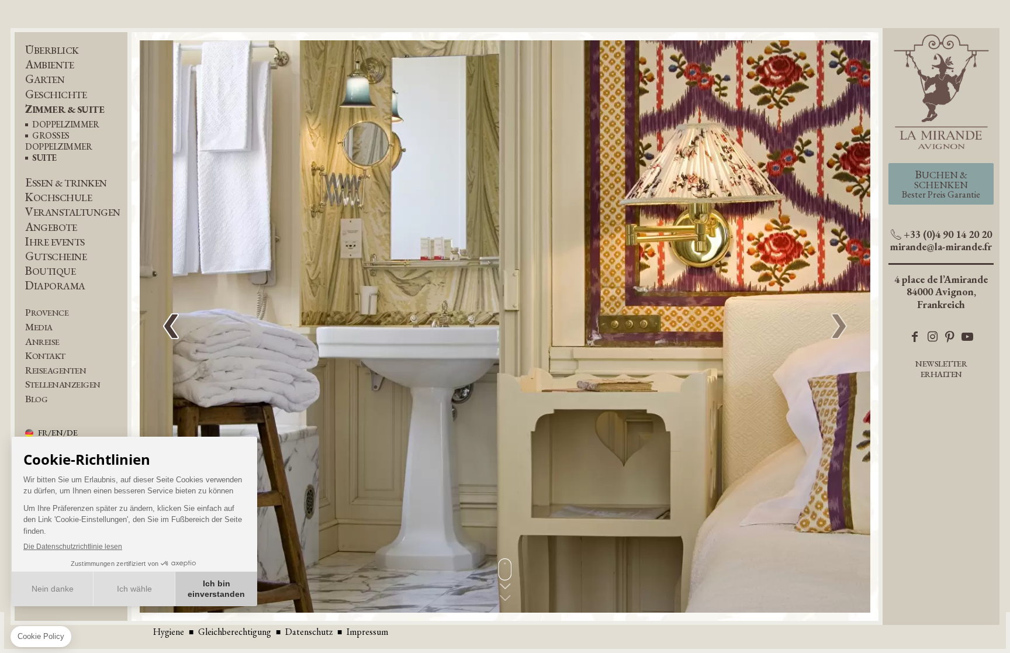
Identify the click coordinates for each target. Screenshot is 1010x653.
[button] (839, 327)
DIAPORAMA (55, 285)
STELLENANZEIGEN (63, 384)
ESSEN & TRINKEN (66, 182)
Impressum (367, 632)
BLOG (36, 399)
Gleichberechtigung (234, 632)
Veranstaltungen (72, 212)
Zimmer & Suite (64, 109)
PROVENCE (46, 312)
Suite (44, 158)
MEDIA (39, 327)
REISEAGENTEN (55, 370)
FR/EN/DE (58, 433)
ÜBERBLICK (52, 50)
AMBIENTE (49, 64)
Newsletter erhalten (941, 368)
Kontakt (45, 356)
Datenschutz (309, 632)
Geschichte (56, 94)
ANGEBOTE (51, 227)
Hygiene (168, 632)
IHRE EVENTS (55, 241)
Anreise (42, 342)
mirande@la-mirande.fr (941, 246)
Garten (44, 79)
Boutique (50, 271)
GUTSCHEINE (56, 256)
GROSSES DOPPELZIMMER (58, 141)
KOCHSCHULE (58, 197)
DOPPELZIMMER (65, 124)
